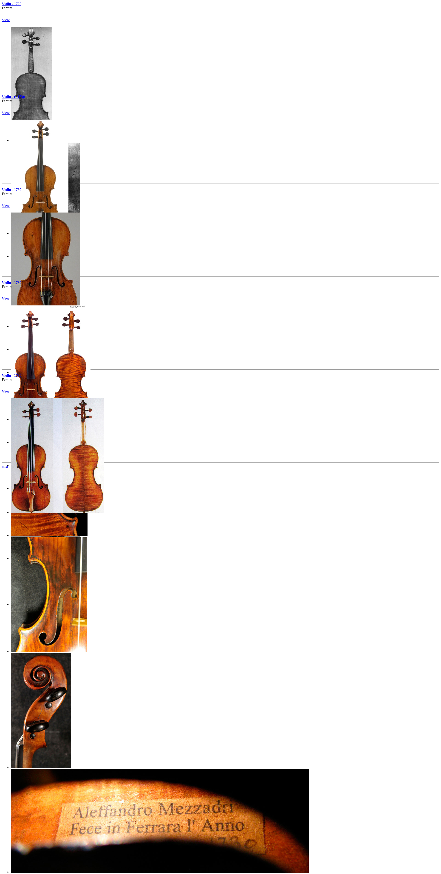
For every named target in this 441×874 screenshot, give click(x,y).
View (6, 20)
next (5, 467)
